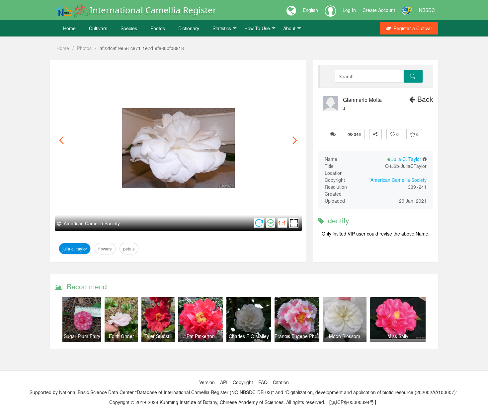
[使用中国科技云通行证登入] (407, 10)
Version (207, 382)
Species (129, 28)
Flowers (105, 72)
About (289, 28)
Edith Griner (121, 336)
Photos (157, 28)
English (310, 10)
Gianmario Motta (362, 100)
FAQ (263, 382)
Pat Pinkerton (201, 336)
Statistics (221, 28)
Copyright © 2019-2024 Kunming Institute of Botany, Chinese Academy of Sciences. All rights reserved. (217, 402)
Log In (349, 10)
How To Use (257, 28)
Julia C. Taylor (76, 72)
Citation (281, 382)
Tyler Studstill (158, 336)
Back (424, 99)
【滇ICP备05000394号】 (353, 402)
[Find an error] (333, 134)
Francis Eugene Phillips (299, 336)
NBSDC (427, 10)
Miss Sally (397, 336)
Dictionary (188, 28)
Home (69, 28)
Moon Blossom (344, 336)
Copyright (243, 382)
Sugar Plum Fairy (82, 336)
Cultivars (98, 28)
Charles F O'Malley (249, 336)
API (223, 382)
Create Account (379, 10)
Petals (125, 72)
